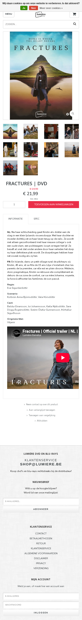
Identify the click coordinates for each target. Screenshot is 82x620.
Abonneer (41, 509)
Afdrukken (42, 420)
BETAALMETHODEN (41, 538)
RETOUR (41, 543)
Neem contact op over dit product (42, 404)
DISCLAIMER (41, 558)
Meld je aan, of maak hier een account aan (41, 586)
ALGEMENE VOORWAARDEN (41, 553)
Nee (33, 8)
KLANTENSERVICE (41, 548)
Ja (23, 8)
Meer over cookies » (51, 8)
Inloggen (41, 612)
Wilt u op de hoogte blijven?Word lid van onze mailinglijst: (41, 490)
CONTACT (41, 533)
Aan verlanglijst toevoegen (42, 410)
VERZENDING (41, 568)
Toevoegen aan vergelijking (42, 415)
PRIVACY (41, 563)
